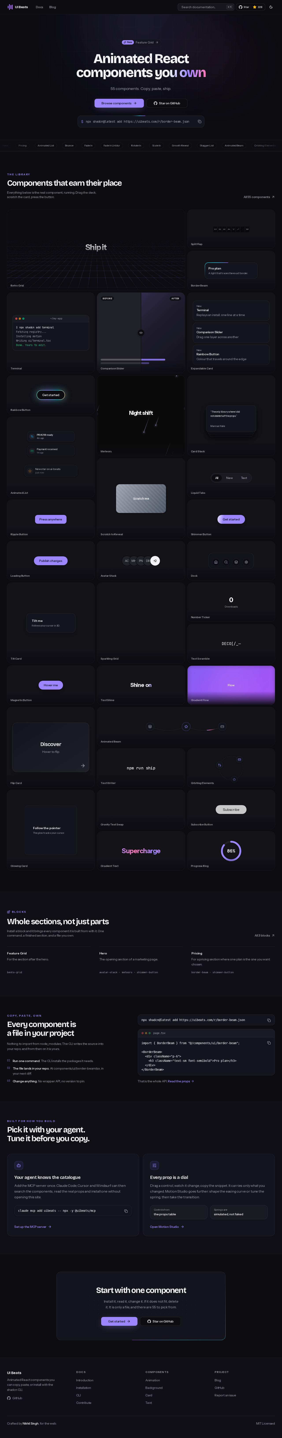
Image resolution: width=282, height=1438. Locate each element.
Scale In (155, 145)
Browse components (117, 103)
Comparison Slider (112, 368)
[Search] (226, 562)
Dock (194, 575)
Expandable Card (202, 368)
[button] (141, 498)
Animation (152, 1380)
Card (148, 1395)
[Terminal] (51, 333)
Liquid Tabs (198, 492)
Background (154, 1388)
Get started (116, 1321)
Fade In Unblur (110, 145)
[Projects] (236, 562)
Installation (83, 1388)
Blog (52, 7)
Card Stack (198, 451)
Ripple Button (19, 534)
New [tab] (229, 478)
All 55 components (257, 197)
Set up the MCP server (30, 1227)
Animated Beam (233, 145)
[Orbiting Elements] (231, 768)
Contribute (83, 1403)
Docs (39, 7)
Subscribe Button (202, 824)
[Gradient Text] (141, 851)
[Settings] (246, 562)
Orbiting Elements (263, 145)
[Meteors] (141, 416)
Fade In (87, 145)
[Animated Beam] (186, 726)
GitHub (17, 1398)
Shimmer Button (201, 534)
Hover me (51, 685)
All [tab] (216, 478)
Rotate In (135, 145)
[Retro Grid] (96, 250)
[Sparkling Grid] (141, 623)
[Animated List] (51, 457)
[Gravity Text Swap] (141, 809)
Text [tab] (244, 478)
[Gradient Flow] (231, 685)
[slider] (141, 333)
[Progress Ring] (231, 851)
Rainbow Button (20, 409)
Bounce (68, 145)
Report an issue (225, 1395)
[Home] (216, 562)
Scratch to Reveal (112, 534)
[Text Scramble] (231, 643)
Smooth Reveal (179, 145)
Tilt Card (16, 658)
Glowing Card (19, 866)
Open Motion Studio (164, 1227)
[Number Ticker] (231, 602)
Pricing (21, 145)
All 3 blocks (262, 935)
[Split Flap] (231, 229)
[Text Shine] (141, 685)
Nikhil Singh (31, 1423)
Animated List (45, 145)
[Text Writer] (141, 768)
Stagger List (206, 145)
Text (148, 1403)
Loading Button (20, 575)
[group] (231, 416)
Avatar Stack (108, 575)
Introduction (84, 1380)
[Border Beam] (231, 270)
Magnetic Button (21, 700)
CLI (78, 1395)
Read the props (179, 1081)
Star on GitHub (169, 103)
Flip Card (16, 783)
